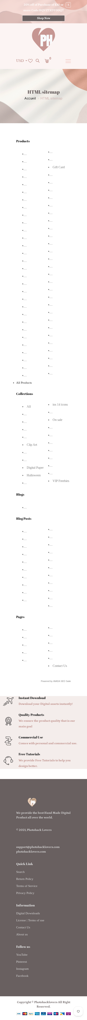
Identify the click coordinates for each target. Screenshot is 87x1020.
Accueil (30, 98)
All (29, 406)
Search (20, 871)
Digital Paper (35, 467)
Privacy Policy (25, 893)
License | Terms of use (30, 920)
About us (22, 934)
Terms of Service (26, 886)
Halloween (34, 475)
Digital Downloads (28, 913)
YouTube (22, 954)
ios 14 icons (60, 404)
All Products (24, 382)
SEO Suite (66, 681)
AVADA (56, 681)
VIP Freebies (61, 481)
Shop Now (43, 18)
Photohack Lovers (39, 830)
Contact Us (60, 665)
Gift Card (59, 167)
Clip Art (32, 444)
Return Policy (24, 879)
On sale (57, 419)
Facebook (22, 975)
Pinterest (21, 961)
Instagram (22, 968)
